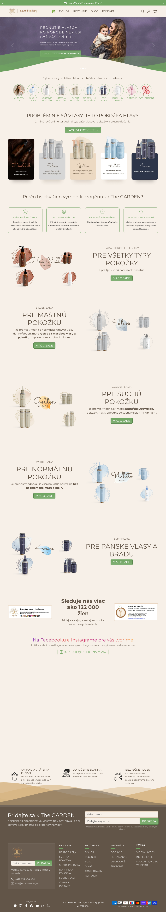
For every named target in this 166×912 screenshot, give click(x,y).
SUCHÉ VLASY (67, 877)
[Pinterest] (31, 906)
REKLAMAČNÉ (119, 856)
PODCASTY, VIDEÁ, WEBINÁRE (147, 863)
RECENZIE (80, 11)
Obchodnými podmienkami (118, 827)
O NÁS (88, 866)
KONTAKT (108, 11)
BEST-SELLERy (67, 852)
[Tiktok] (26, 906)
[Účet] (149, 11)
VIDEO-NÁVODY (145, 852)
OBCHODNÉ (118, 861)
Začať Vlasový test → (83, 130)
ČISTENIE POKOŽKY (65, 884)
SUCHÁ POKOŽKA (69, 865)
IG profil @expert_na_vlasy (85, 651)
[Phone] (48, 906)
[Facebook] (15, 906)
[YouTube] (37, 906)
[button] (142, 11)
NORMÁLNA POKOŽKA (66, 871)
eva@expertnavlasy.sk (27, 883)
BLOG (94, 11)
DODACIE (116, 852)
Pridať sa (149, 821)
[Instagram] (20, 906)
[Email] (42, 906)
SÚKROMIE (117, 866)
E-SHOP (64, 11)
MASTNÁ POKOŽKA (65, 858)
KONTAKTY (91, 875)
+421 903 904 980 (25, 879)
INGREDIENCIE (144, 856)
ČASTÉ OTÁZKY (93, 871)
